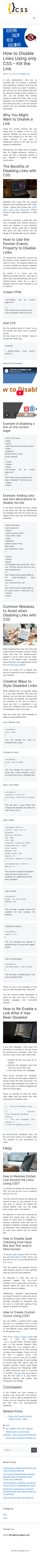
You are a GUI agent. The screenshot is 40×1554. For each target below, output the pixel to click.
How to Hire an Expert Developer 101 (21, 1438)
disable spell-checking (15, 1254)
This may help (19, 1373)
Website (29, 1428)
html (18, 1428)
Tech (5, 1518)
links (23, 1428)
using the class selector (16, 665)
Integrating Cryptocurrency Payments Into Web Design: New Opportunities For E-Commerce (19, 1491)
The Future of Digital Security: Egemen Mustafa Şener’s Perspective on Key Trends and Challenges (19, 1476)
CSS (7, 1425)
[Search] (34, 1450)
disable (13, 1428)
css (7, 1428)
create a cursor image (23, 1337)
